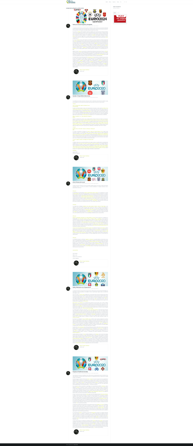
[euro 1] (90, 363)
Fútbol (83, 97)
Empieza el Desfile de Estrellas (80, 371)
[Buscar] (121, 2)
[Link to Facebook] (124, 2)
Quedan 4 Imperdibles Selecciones (81, 96)
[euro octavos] (90, 174)
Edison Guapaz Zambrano (94, 97)
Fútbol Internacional (86, 97)
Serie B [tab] (118, 12)
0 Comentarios (78, 97)
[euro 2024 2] (90, 16)
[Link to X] (126, 2)
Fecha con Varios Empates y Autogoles (82, 24)
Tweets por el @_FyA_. (116, 8)
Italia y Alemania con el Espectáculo (82, 287)
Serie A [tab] (115, 12)
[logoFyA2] (71, 2)
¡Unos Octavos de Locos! (79, 182)
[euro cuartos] (90, 88)
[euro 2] (90, 279)
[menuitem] (106, 2)
